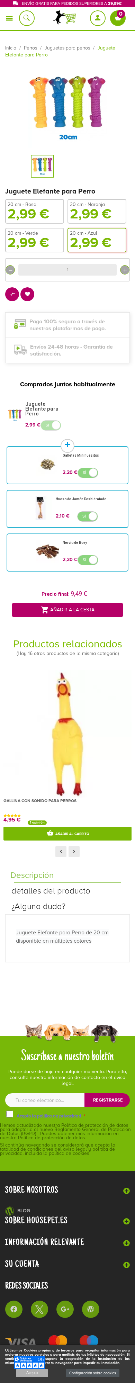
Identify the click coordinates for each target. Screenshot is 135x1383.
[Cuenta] (98, 18)
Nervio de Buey (75, 543)
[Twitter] (39, 1309)
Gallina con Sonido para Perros (39, 800)
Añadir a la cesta (67, 610)
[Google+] (65, 1309)
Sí (47, 425)
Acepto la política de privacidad (49, 1116)
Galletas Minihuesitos (81, 455)
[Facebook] (13, 1309)
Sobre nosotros (31, 1190)
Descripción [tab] (32, 875)
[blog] (90, 1309)
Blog (23, 1211)
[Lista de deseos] (27, 294)
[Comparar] (12, 294)
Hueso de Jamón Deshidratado (81, 499)
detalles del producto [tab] (50, 891)
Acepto (32, 1373)
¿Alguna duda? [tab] (38, 906)
